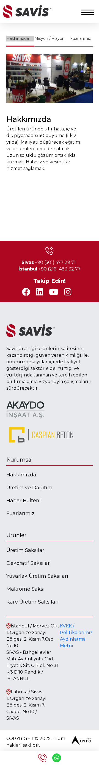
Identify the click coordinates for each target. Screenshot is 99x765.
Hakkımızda (17, 38)
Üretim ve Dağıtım (29, 488)
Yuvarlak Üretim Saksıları (37, 576)
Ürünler (16, 535)
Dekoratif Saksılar (28, 563)
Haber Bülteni (23, 501)
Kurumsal (19, 459)
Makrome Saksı (25, 589)
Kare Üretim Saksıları (32, 602)
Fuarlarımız (80, 38)
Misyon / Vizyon (49, 38)
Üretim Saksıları (26, 550)
